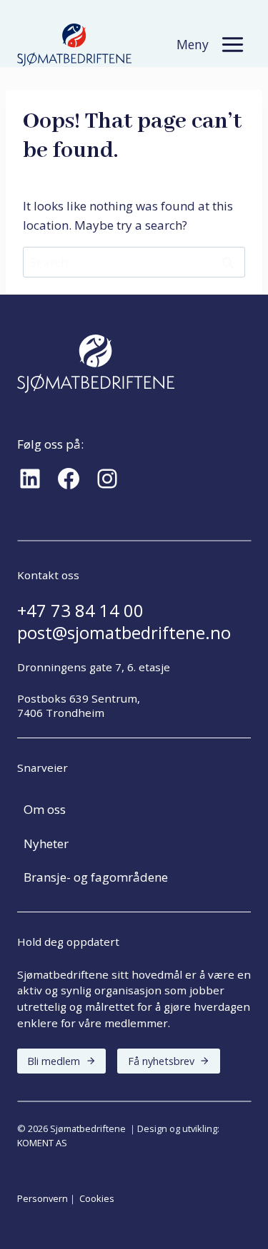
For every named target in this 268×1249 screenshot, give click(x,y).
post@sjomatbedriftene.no (124, 632)
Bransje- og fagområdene (96, 877)
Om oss (45, 809)
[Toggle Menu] (232, 44)
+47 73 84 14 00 (80, 610)
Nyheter (46, 843)
